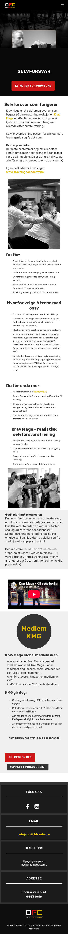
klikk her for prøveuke (33, 85)
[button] (63, 5)
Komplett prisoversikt (28, 767)
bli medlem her (20, 757)
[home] (9, 4)
